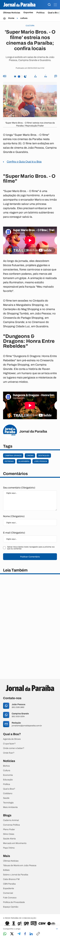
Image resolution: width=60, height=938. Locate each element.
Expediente (8, 888)
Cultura (6, 770)
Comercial (8, 893)
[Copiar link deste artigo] (38, 934)
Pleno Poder (9, 829)
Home (11, 18)
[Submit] (49, 4)
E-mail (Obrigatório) (14, 532)
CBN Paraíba (9, 884)
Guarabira (23, 461)
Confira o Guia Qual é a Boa (24, 161)
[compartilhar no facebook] (25, 934)
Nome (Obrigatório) (14, 516)
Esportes (28, 12)
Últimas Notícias (11, 12)
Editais (6, 870)
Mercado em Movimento (14, 843)
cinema (30, 455)
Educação (8, 780)
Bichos (6, 766)
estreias (9, 461)
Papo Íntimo (9, 848)
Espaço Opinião (10, 907)
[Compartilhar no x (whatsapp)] (12, 934)
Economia (8, 775)
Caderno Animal (11, 820)
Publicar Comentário (30, 557)
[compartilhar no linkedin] (31, 934)
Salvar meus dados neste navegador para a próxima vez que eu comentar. (31, 548)
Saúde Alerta (9, 839)
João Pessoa (40, 461)
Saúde (6, 798)
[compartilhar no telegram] (18, 934)
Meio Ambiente (10, 807)
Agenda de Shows (12, 739)
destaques (43, 455)
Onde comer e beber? (13, 748)
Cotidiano (7, 793)
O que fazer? (9, 744)
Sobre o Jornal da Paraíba (15, 875)
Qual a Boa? (9, 789)
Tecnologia (8, 803)
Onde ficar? (8, 753)
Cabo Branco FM (11, 879)
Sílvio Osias (8, 834)
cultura (23, 18)
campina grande (13, 455)
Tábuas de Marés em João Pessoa (19, 865)
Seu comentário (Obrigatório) (19, 487)
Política (40, 12)
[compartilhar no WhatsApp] (4, 934)
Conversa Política (11, 825)
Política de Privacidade (14, 902)
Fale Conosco (9, 898)
